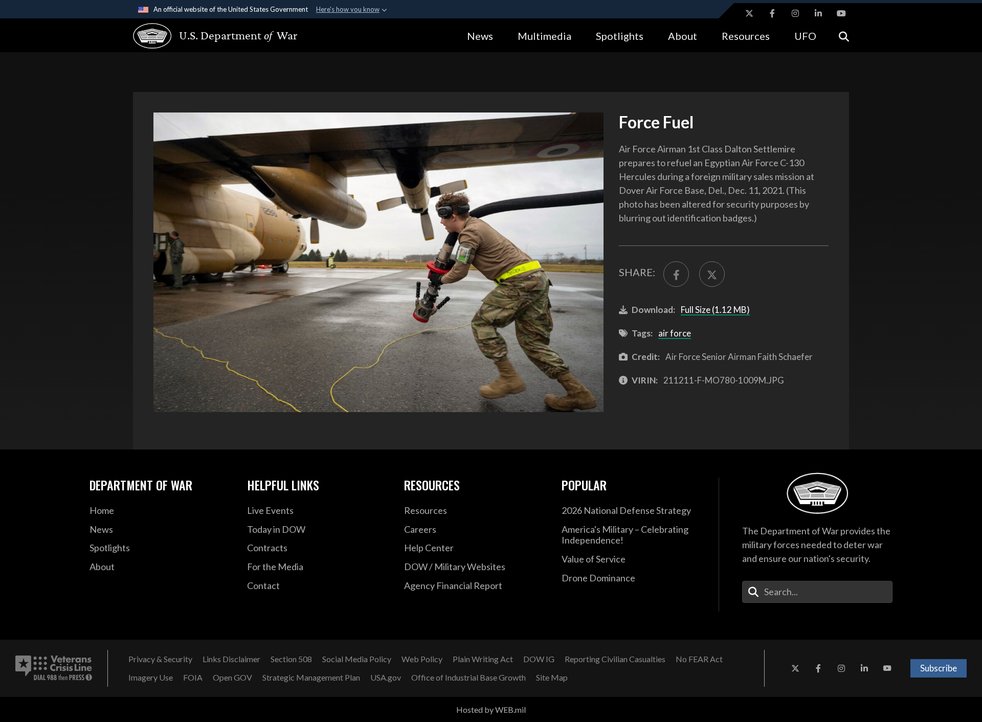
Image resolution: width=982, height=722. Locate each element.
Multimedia (544, 36)
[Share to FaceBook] (676, 274)
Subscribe (938, 668)
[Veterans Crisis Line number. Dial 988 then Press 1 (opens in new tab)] (53, 668)
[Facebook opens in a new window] (772, 13)
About (682, 36)
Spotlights (619, 36)
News (480, 36)
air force (674, 333)
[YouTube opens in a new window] (841, 13)
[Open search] (844, 35)
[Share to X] (712, 274)
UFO (805, 36)
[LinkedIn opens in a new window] (818, 13)
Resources (746, 36)
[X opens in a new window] (749, 13)
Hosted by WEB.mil (491, 709)
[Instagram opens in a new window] (795, 13)
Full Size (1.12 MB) (715, 309)
